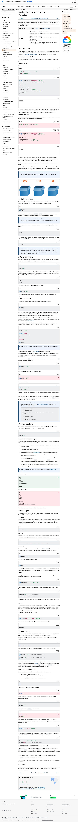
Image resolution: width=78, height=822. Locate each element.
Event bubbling (6, 90)
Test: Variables (6, 52)
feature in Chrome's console (42, 404)
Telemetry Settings (24, 817)
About (4, 150)
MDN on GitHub (50, 811)
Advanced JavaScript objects (8, 128)
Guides (63, 807)
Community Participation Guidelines (40, 817)
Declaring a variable (66, 18)
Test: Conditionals (6, 73)
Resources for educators (7, 152)
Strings (20, 533)
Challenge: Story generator (8, 69)
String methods (6, 60)
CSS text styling (6, 37)
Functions (5, 80)
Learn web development (7, 14)
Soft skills (4, 28)
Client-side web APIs (7, 130)
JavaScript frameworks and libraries (8, 117)
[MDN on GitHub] (2, 810)
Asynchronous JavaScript (8, 132)
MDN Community (50, 804)
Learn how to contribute (24, 784)
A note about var (66, 21)
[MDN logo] (4, 801)
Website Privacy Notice (14, 817)
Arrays (20, 572)
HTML (37, 28)
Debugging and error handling (8, 112)
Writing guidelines (50, 807)
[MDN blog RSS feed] (10, 810)
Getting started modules (7, 20)
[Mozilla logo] (5, 817)
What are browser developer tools (30, 54)
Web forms (5, 135)
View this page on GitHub (24, 788)
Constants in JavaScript (67, 28)
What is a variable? (66, 16)
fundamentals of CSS (46, 28)
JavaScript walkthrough (7, 46)
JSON (4, 105)
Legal (31, 817)
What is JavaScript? (7, 43)
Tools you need (66, 14)
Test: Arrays (5, 67)
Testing (4, 143)
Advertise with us (34, 809)
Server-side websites (7, 139)
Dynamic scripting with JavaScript (9, 41)
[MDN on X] (6, 810)
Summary (64, 33)
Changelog (5, 154)
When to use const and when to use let (69, 31)
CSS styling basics (6, 35)
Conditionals (5, 71)
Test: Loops (5, 78)
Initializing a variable (67, 19)
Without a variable (23, 114)
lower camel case (36, 452)
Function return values (7, 84)
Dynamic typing (66, 26)
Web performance (6, 141)
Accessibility (5, 119)
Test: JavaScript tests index (8, 114)
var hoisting (36, 351)
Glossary (63, 811)
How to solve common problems (9, 148)
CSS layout (5, 39)
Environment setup (6, 22)
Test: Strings (5, 63)
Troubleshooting (6, 48)
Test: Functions (6, 86)
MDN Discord (49, 809)
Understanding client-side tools (9, 137)
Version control (5, 124)
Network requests (6, 103)
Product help (33, 813)
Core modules (5, 31)
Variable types (65, 25)
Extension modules (6, 126)
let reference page (30, 320)
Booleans (21, 546)
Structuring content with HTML (8, 33)
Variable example (23, 63)
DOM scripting (5, 99)
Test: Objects (5, 97)
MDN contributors (41, 787)
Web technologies (65, 804)
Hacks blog (64, 813)
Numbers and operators (7, 54)
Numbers (21, 517)
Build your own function (7, 82)
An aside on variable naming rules (28, 439)
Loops (4, 75)
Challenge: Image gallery (8, 101)
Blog (58, 6)
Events (4, 88)
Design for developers (7, 121)
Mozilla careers (34, 807)
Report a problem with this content (37, 788)
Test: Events (5, 92)
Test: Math (5, 56)
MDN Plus (33, 811)
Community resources (51, 806)
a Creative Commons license (47, 820)
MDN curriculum (5, 17)
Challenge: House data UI (8, 109)
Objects (20, 603)
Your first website (6, 24)
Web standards (5, 26)
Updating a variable (66, 23)
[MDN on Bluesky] (4, 810)
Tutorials (63, 809)
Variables (4, 50)
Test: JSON (5, 107)
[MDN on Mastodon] (8, 810)
